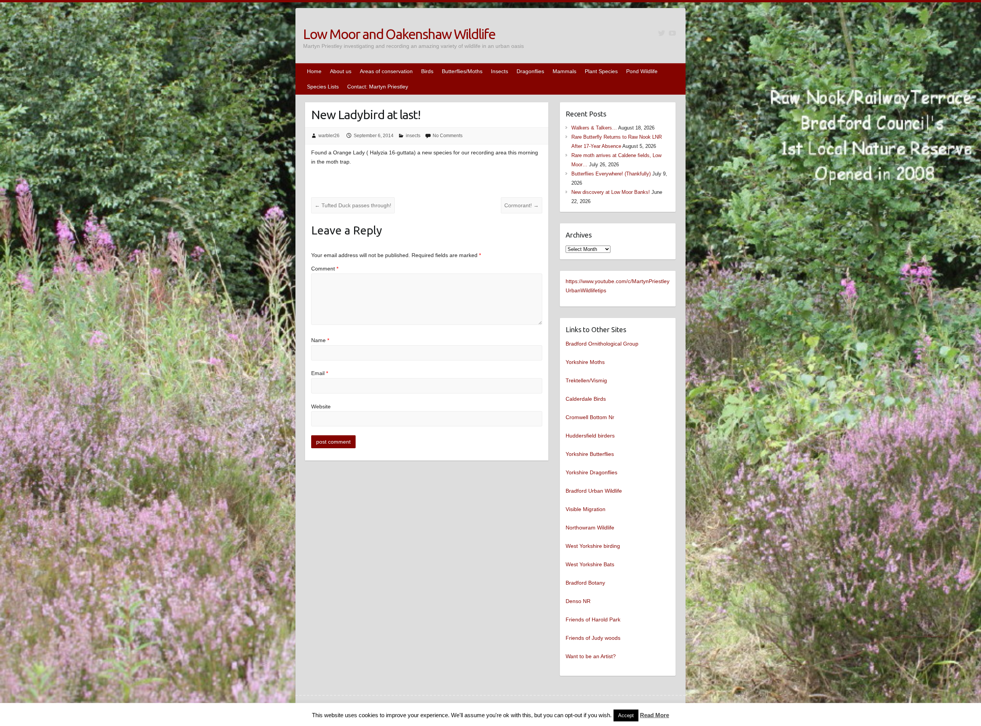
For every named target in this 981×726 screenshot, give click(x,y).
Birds (427, 71)
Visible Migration (585, 509)
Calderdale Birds (586, 399)
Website (321, 406)
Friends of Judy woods (593, 638)
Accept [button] (626, 715)
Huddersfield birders (590, 436)
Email (319, 373)
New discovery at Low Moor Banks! (610, 192)
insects (413, 135)
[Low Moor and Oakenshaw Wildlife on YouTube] (672, 33)
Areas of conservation (386, 71)
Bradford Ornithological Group (602, 344)
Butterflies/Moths (462, 71)
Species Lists (323, 87)
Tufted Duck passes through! (353, 205)
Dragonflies (530, 71)
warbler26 (329, 135)
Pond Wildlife (642, 71)
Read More (654, 715)
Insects (499, 71)
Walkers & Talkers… (594, 128)
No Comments (448, 135)
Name (320, 340)
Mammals (564, 71)
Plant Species (601, 71)
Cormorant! (521, 205)
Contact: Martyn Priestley (377, 87)
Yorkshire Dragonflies (591, 472)
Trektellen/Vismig (586, 380)
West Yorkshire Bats (590, 564)
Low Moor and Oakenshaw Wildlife (399, 34)
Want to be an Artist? (591, 656)
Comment (324, 268)
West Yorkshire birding (593, 546)
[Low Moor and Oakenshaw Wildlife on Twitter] (661, 33)
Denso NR (578, 601)
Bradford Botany (585, 583)
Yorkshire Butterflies (590, 454)
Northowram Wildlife (590, 527)
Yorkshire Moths (585, 362)
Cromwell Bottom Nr (590, 417)
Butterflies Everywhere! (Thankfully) (611, 174)
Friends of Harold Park (593, 619)
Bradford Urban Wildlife (594, 491)
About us (340, 71)
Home (314, 71)
